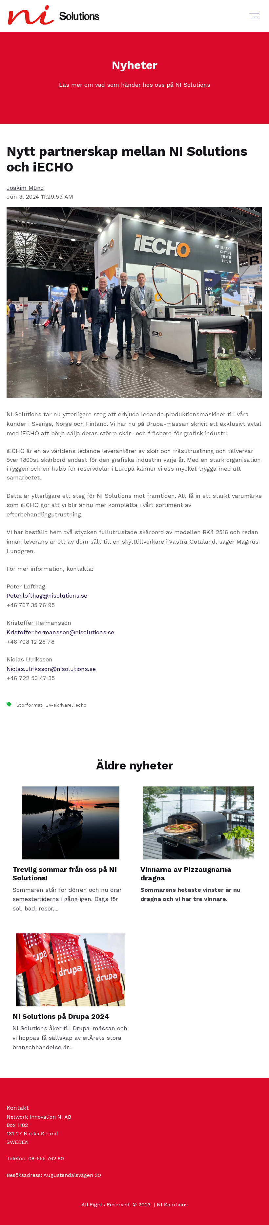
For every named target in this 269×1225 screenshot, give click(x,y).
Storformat (29, 705)
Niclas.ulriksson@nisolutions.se (51, 668)
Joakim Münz (25, 187)
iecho (80, 705)
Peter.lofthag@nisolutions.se (47, 595)
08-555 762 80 (46, 1158)
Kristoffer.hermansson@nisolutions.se (60, 632)
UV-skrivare (58, 705)
